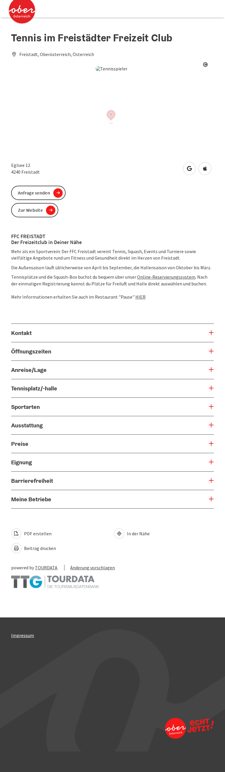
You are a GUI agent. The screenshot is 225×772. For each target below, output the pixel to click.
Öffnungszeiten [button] (31, 351)
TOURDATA (46, 567)
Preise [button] (19, 444)
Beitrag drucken (39, 548)
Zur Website (30, 210)
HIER (140, 297)
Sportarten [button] (25, 407)
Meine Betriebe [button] (31, 499)
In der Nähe (138, 533)
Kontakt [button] (21, 333)
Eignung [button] (21, 462)
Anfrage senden (34, 193)
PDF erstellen (37, 533)
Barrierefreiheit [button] (32, 481)
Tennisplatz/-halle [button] (34, 388)
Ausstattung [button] (27, 425)
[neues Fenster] (55, 579)
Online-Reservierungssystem (166, 277)
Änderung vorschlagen (92, 567)
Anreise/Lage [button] (29, 370)
